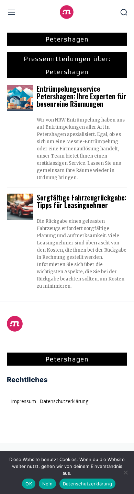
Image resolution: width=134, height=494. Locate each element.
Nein (47, 483)
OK (28, 483)
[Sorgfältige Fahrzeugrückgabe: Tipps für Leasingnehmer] (20, 207)
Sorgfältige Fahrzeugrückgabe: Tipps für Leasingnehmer (81, 201)
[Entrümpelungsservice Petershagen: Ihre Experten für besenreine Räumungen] (20, 98)
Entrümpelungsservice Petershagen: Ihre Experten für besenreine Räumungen (81, 96)
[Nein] (125, 472)
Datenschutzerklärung (87, 483)
